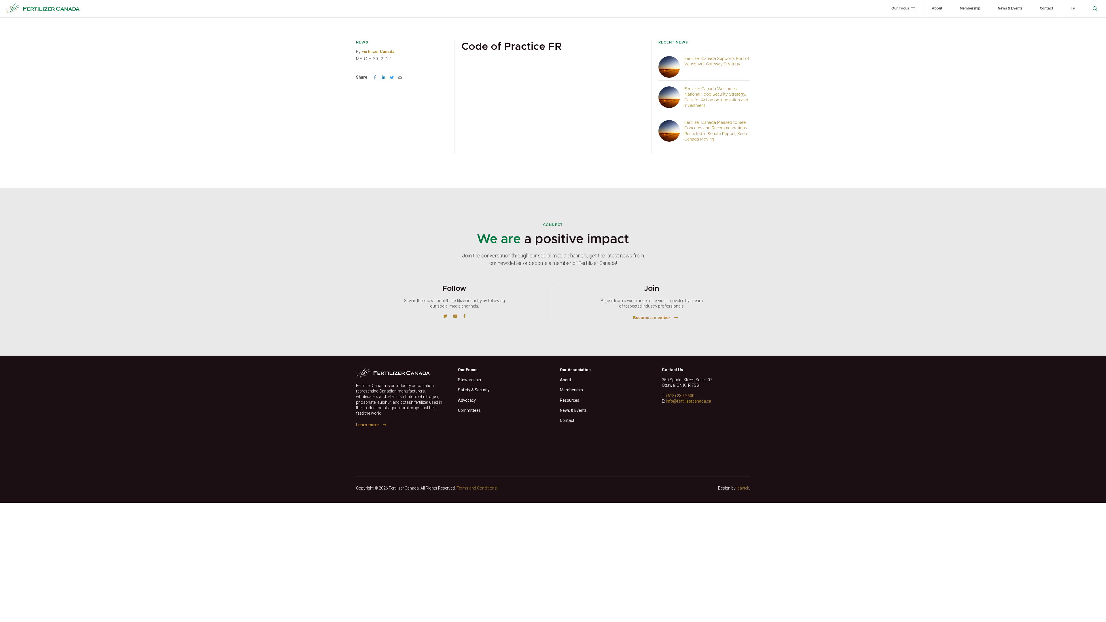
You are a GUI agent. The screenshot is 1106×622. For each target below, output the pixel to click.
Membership (970, 8)
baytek (743, 488)
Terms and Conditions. (477, 488)
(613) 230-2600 (680, 395)
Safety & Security (474, 390)
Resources (569, 400)
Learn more (367, 425)
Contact (1046, 8)
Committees (469, 410)
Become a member (651, 318)
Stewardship (469, 380)
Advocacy (467, 400)
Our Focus (900, 8)
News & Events (1010, 8)
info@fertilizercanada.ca (688, 401)
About (937, 8)
